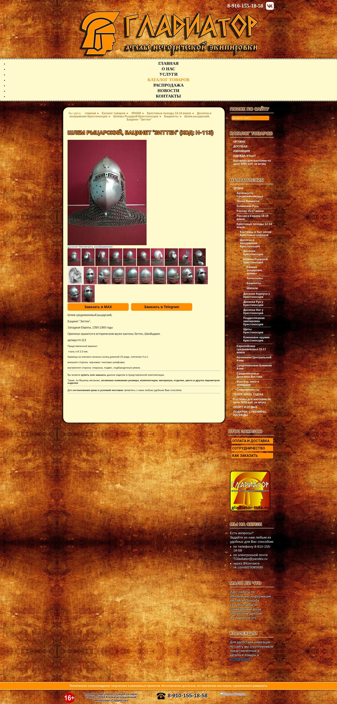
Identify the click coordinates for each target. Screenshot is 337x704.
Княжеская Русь (248, 206)
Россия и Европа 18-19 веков (252, 217)
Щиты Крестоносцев (253, 331)
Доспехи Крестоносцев (253, 253)
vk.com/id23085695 (248, 567)
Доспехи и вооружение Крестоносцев (250, 243)
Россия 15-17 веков (250, 211)
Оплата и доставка (250, 441)
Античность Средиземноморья (250, 195)
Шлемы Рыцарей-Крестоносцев (255, 261)
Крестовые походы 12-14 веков (254, 226)
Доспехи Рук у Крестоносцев (253, 303)
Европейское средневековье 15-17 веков (251, 349)
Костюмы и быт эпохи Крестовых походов (255, 233)
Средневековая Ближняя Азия (254, 367)
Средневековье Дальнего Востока (249, 375)
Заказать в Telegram (161, 307)
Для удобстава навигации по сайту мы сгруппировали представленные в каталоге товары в (251, 650)
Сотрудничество (248, 448)
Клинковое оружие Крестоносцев (256, 339)
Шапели (252, 288)
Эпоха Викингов (248, 201)
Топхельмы (255, 278)
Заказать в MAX (98, 307)
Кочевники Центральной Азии (254, 359)
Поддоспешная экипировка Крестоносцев (254, 321)
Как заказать (245, 456)
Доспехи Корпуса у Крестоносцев (256, 295)
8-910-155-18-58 (245, 6)
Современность (248, 389)
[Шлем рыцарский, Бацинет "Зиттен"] (74, 257)
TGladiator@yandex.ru (250, 559)
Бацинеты (254, 283)
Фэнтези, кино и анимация (248, 383)
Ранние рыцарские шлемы (254, 270)
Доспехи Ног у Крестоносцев (253, 311)
